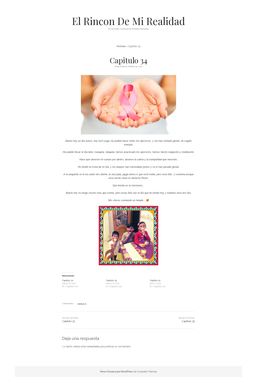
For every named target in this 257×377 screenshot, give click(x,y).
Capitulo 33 (68, 321)
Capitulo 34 (81, 304)
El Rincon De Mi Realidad (128, 20)
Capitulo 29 (111, 280)
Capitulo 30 (67, 280)
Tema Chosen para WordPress (116, 371)
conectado (93, 346)
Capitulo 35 (188, 321)
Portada (121, 46)
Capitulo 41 (155, 280)
